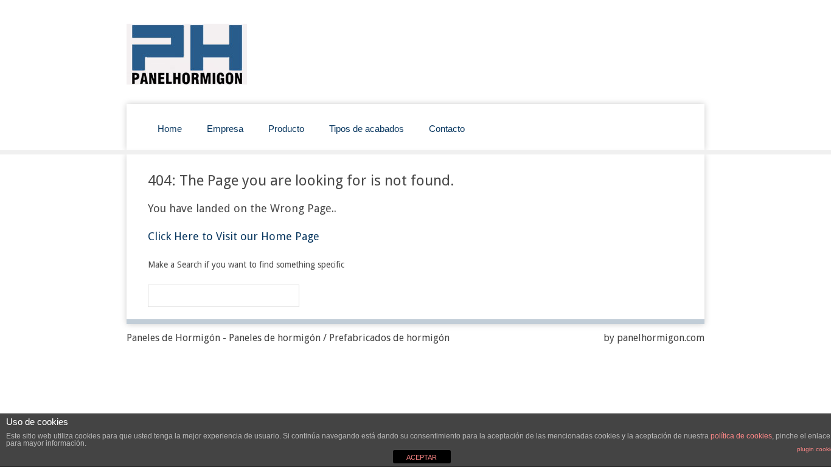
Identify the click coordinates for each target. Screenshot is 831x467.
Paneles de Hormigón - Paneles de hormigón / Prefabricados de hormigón (288, 338)
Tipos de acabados (366, 128)
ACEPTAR (421, 457)
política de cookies (741, 436)
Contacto (447, 128)
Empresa (225, 128)
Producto (286, 128)
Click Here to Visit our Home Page (233, 236)
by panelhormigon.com (653, 338)
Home (170, 128)
